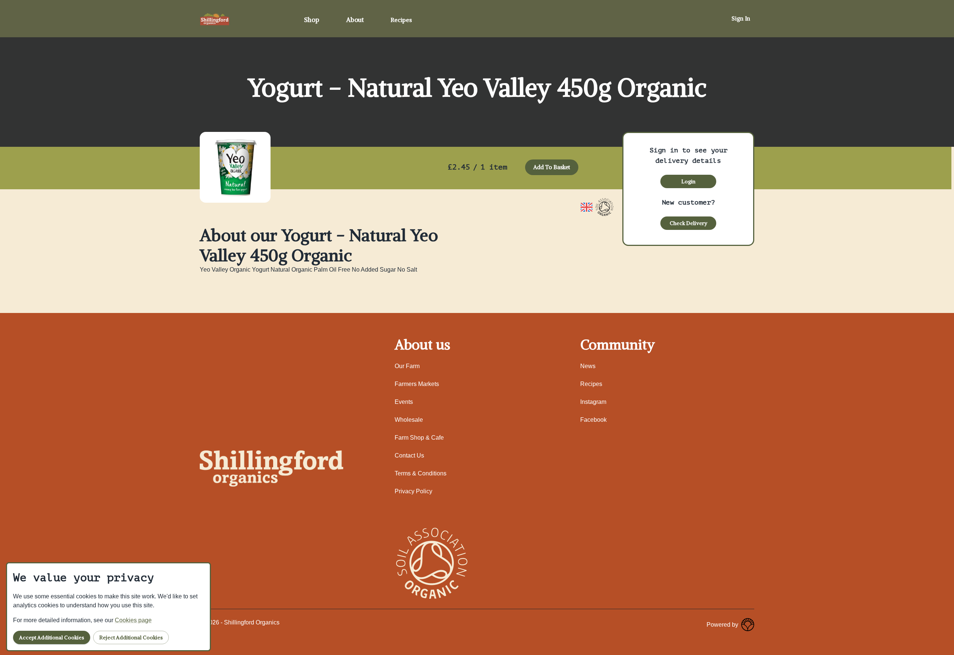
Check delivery (688, 223)
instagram (593, 402)
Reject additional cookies (131, 637)
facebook (593, 420)
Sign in (741, 18)
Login (688, 181)
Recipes (401, 19)
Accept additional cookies (51, 637)
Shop (311, 20)
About (355, 20)
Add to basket (551, 167)
